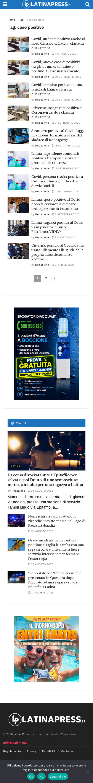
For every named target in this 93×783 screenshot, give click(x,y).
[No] (87, 771)
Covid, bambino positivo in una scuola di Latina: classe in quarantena (56, 89)
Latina (15, 466)
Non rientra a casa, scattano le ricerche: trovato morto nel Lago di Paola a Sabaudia (56, 521)
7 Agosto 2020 (64, 237)
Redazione (42, 53)
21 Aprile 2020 (64, 264)
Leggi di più (58, 776)
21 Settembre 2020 (67, 122)
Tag (21, 19)
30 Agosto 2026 (41, 531)
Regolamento (12, 751)
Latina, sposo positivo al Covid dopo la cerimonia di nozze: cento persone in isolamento (55, 204)
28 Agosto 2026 (41, 490)
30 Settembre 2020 (67, 76)
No (41, 776)
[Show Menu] (5, 4)
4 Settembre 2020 (66, 214)
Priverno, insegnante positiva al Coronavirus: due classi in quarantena (56, 112)
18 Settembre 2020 (67, 145)
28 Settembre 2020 (67, 99)
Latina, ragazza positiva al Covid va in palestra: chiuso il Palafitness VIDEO (57, 227)
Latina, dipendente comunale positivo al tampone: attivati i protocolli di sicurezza (55, 158)
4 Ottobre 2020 (65, 53)
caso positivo (36, 19)
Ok (31, 776)
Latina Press (22, 734)
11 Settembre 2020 (67, 191)
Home (11, 19)
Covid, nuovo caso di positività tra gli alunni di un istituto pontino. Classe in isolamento (56, 66)
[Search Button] (87, 4)
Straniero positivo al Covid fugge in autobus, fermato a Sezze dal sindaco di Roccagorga (58, 135)
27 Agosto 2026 (41, 564)
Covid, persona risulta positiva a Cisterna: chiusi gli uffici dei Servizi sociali (57, 181)
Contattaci (67, 751)
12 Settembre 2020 (67, 168)
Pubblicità (48, 751)
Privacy (31, 751)
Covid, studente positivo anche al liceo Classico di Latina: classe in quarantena (58, 43)
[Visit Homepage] (46, 4)
